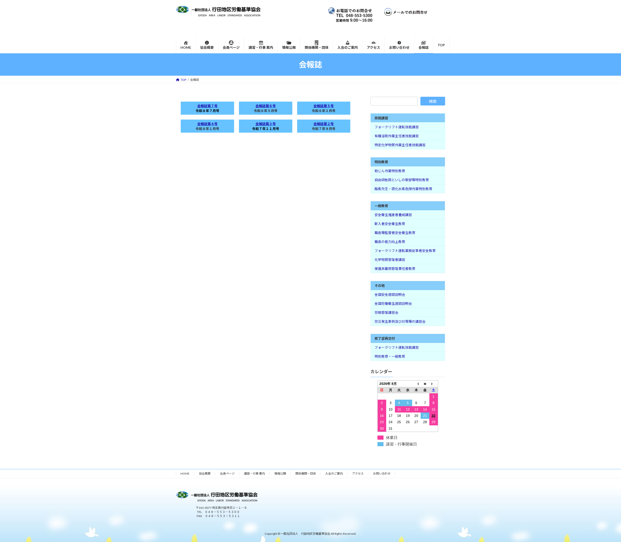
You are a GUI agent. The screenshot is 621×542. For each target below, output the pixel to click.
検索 (433, 101)
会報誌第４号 (207, 124)
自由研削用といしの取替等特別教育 (402, 180)
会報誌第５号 (323, 106)
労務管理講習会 (386, 312)
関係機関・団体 (305, 473)
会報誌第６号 (265, 106)
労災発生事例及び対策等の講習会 (400, 321)
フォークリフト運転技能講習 (397, 127)
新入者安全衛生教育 (390, 224)
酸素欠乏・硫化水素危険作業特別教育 (403, 189)
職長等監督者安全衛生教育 (395, 233)
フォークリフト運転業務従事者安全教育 (405, 251)
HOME (184, 473)
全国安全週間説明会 (390, 294)
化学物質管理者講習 (390, 260)
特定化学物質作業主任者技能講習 (400, 145)
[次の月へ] (433, 383)
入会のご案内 (334, 473)
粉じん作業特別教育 (390, 171)
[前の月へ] (416, 383)
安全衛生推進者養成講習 (393, 215)
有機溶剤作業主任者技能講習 (397, 136)
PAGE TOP (603, 521)
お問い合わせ (382, 473)
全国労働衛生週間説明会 (393, 303)
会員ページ (227, 473)
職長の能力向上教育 (390, 242)
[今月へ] (425, 383)
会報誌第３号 (265, 124)
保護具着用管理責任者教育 (395, 269)
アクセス (358, 473)
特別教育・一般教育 (390, 356)
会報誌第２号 (323, 124)
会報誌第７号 (207, 106)
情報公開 (280, 473)
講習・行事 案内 (254, 473)
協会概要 (205, 473)
